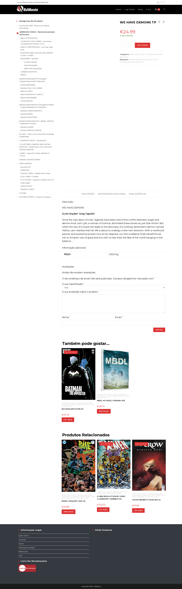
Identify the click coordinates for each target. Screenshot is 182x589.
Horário (21, 544)
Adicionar (142, 45)
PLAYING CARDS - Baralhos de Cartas (35, 173)
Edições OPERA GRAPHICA (31, 111)
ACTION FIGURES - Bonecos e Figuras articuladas (34, 27)
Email (119, 317)
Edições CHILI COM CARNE (31, 88)
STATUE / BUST (26, 186)
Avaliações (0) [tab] (137, 194)
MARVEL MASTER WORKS (29, 160)
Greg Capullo (146, 59)
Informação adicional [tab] (112, 194)
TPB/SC (23, 75)
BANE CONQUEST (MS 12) (73, 501)
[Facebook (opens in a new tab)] (158, 2)
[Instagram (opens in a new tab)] (161, 2)
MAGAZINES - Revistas (29, 59)
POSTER (22, 193)
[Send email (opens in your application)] (164, 2)
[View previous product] (159, 22)
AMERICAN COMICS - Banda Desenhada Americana (37, 33)
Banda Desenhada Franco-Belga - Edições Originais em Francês (36, 122)
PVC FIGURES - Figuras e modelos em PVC (37, 180)
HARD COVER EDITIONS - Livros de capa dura (78, 405)
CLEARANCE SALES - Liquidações (32, 140)
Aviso (20, 555)
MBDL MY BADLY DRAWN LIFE (111, 400)
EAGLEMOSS (25, 167)
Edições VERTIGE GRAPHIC (31, 130)
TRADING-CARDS (27, 189)
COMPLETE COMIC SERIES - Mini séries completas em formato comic (78, 497)
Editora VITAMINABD (28, 98)
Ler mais (68, 420)
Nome (66, 317)
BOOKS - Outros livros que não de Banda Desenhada (36, 135)
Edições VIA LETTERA (28, 117)
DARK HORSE (134, 59)
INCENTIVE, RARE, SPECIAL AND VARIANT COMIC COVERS (36, 54)
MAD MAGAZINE (30, 65)
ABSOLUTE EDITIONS (29, 38)
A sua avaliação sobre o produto (80, 291)
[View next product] (163, 22)
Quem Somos (23, 536)
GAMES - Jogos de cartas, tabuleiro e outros (34, 154)
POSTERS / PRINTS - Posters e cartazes (35, 197)
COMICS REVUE (30, 62)
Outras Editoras (26, 101)
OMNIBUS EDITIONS (113, 493)
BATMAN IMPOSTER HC (73, 409)
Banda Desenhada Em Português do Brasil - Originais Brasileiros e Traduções (36, 106)
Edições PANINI (26, 114)
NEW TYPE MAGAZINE (33, 69)
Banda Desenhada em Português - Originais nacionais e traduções (33, 80)
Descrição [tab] (88, 194)
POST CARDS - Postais (29, 177)
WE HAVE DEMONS (135, 62)
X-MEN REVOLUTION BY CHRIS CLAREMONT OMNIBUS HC (111, 497)
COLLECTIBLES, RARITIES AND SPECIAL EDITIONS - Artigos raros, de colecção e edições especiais (35, 146)
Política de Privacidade (27, 548)
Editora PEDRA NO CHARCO (31, 94)
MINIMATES (24, 170)
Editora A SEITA (26, 91)
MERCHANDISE (25, 163)
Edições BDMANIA (27, 85)
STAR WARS (25, 183)
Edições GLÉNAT (27, 127)
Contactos (22, 540)
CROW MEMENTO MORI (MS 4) (146, 500)
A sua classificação (73, 284)
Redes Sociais (23, 552)
